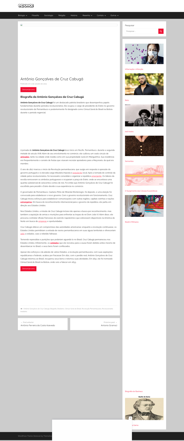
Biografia (53, 309)
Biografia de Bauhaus (134, 391)
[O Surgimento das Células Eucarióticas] (144, 176)
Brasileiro (60, 309)
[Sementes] (144, 147)
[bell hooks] (144, 116)
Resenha (86, 15)
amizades (24, 157)
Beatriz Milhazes (132, 222)
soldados (54, 243)
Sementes (129, 161)
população (77, 173)
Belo (127, 100)
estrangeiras (26, 202)
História (74, 15)
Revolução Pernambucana (91, 309)
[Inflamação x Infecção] (144, 55)
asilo (22, 234)
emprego (42, 221)
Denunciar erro (28, 89)
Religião (61, 15)
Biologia (21, 15)
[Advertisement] (68, 132)
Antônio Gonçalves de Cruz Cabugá (36, 309)
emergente (96, 176)
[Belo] (144, 85)
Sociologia (48, 15)
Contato (100, 15)
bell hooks (129, 131)
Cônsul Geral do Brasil (73, 309)
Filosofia (35, 15)
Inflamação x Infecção (134, 69)
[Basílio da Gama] (144, 409)
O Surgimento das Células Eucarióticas (141, 191)
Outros (113, 15)
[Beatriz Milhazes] (144, 207)
